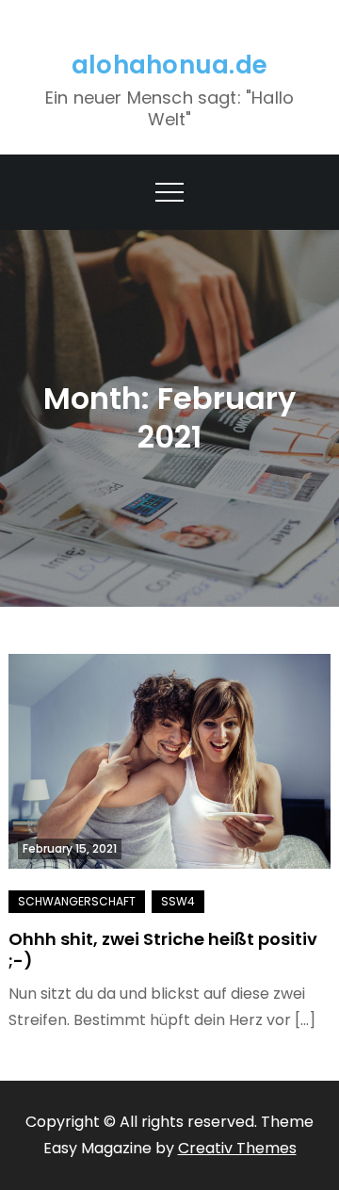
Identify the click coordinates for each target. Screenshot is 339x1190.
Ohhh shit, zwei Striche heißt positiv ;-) (162, 949)
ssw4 (178, 901)
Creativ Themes (237, 1148)
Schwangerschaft (77, 901)
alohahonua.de (169, 65)
